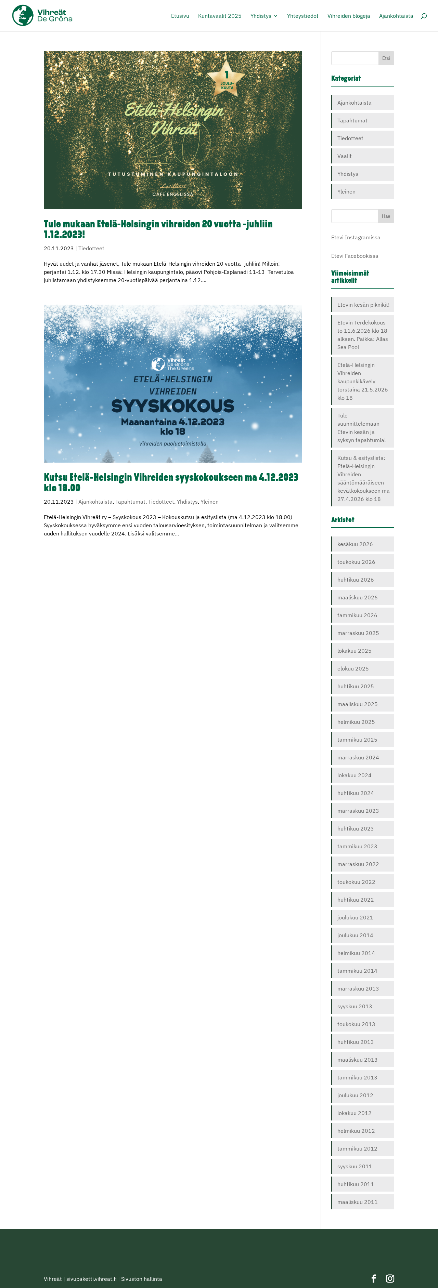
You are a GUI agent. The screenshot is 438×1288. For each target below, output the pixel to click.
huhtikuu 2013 (355, 1041)
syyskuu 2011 (354, 1166)
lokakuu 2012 (354, 1113)
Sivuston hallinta (141, 1278)
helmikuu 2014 (356, 953)
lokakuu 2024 (354, 775)
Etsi (386, 58)
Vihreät (53, 1278)
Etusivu (180, 16)
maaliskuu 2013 (357, 1059)
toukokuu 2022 (356, 881)
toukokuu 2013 (356, 1024)
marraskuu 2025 (358, 632)
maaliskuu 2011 (357, 1201)
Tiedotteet (91, 248)
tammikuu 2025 (357, 739)
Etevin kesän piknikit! (363, 304)
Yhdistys (260, 16)
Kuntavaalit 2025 (220, 16)
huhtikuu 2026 (355, 579)
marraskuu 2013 (358, 988)
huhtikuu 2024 (355, 792)
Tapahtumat (130, 501)
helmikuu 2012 (356, 1130)
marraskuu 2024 (358, 757)
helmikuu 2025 (356, 721)
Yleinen (210, 501)
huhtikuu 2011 (355, 1184)
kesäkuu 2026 (355, 544)
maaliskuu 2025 (357, 704)
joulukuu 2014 (355, 935)
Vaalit (344, 155)
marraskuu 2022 (358, 864)
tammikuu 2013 (357, 1077)
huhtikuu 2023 (355, 828)
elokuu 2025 (353, 668)
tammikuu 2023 (357, 846)
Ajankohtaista (396, 16)
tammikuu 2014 (357, 970)
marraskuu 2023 (358, 810)
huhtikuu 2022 (355, 899)
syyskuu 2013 (354, 1006)
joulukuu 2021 (355, 917)
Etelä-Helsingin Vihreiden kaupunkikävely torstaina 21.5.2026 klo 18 (362, 381)
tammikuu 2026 (357, 615)
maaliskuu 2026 (357, 597)
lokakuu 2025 (354, 650)
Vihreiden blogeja (348, 16)
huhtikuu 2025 (355, 686)
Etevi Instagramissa (356, 237)
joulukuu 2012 (355, 1095)
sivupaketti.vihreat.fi (91, 1278)
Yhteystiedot (303, 16)
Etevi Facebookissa (354, 255)
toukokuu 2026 (356, 561)
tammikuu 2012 (357, 1148)
